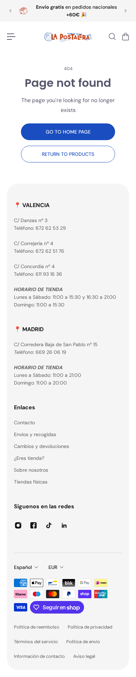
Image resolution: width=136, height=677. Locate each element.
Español (23, 567)
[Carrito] (125, 36)
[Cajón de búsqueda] (112, 36)
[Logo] (68, 36)
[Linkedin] (64, 525)
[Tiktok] (48, 525)
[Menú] (11, 37)
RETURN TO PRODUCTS (68, 154)
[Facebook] (33, 525)
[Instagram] (18, 525)
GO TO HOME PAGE (68, 132)
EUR (52, 567)
